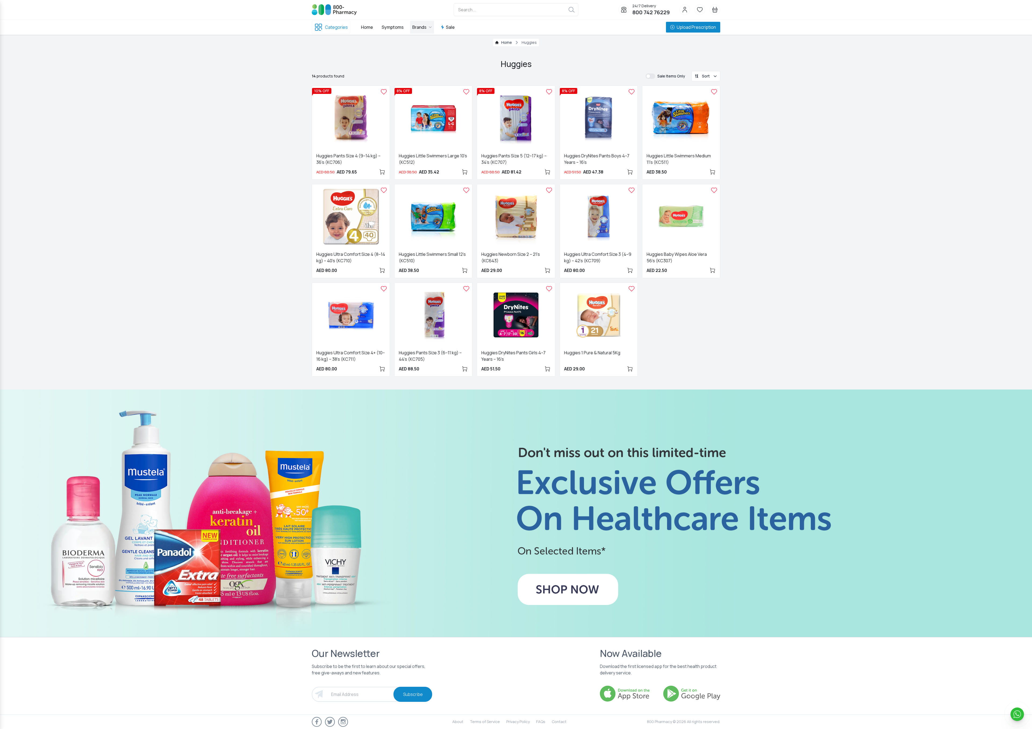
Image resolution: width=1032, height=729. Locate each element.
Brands (419, 27)
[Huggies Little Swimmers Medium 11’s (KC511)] (714, 91)
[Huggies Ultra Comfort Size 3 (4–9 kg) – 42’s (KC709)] (631, 190)
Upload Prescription (696, 27)
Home (367, 27)
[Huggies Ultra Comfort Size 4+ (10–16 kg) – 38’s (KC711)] (384, 288)
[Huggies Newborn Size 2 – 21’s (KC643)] (549, 190)
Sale (450, 27)
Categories (336, 27)
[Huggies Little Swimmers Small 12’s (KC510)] (466, 190)
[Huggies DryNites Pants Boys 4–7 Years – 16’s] (631, 91)
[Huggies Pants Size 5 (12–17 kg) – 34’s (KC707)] (549, 91)
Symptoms (393, 27)
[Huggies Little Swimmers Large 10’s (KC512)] (466, 91)
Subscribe (413, 694)
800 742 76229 (651, 12)
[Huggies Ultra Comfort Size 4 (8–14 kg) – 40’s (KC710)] (384, 190)
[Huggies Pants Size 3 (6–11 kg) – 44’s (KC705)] (466, 288)
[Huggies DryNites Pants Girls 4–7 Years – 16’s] (549, 288)
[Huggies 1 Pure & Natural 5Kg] (631, 288)
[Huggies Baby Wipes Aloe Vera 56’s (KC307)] (714, 190)
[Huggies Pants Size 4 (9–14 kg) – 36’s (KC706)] (384, 91)
